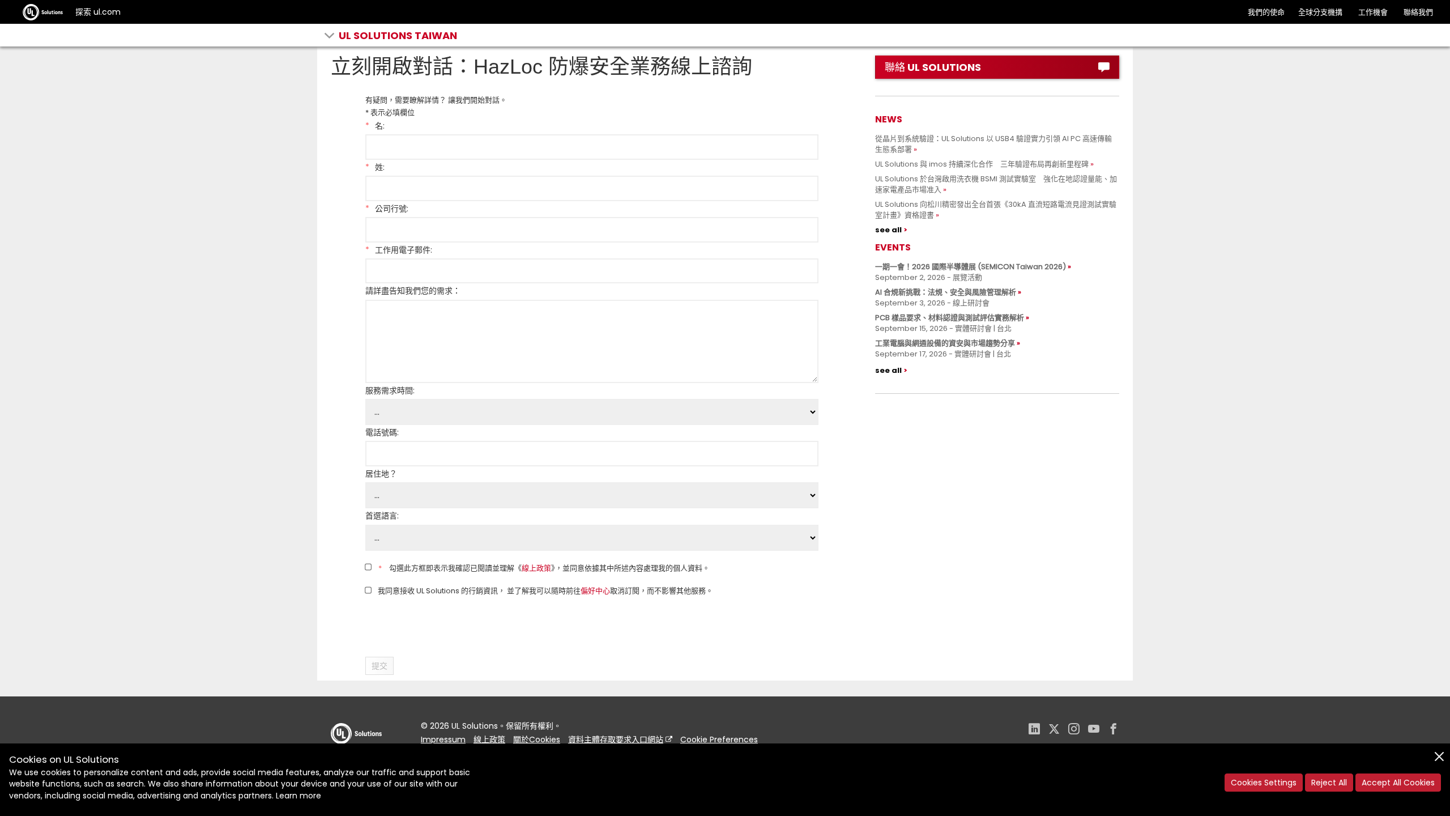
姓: (375, 167)
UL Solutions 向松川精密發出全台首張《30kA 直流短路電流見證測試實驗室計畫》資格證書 (995, 209)
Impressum (443, 739)
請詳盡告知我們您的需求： (412, 290)
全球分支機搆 (1320, 12)
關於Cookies (536, 739)
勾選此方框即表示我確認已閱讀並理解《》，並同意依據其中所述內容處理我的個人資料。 (544, 568)
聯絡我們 (1418, 12)
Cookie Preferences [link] (719, 739)
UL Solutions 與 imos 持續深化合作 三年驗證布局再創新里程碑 (982, 164)
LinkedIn (1034, 730)
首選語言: (382, 515)
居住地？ (381, 473)
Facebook (1113, 730)
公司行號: (386, 208)
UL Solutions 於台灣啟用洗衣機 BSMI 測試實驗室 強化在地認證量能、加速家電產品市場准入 (996, 184)
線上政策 (536, 568)
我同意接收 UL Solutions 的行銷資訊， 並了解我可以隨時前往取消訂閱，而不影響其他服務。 (544, 591)
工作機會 (1373, 12)
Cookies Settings (1264, 782)
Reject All (1329, 782)
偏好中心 (595, 591)
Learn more (298, 795)
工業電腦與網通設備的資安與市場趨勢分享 (945, 343)
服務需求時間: (390, 390)
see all (888, 229)
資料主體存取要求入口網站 (615, 739)
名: (375, 125)
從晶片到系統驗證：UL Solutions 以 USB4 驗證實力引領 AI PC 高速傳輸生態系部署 (993, 144)
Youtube (1093, 730)
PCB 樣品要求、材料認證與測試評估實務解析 (949, 317)
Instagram (1074, 730)
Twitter (1054, 730)
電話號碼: (382, 432)
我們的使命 (1266, 12)
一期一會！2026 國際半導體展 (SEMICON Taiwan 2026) (970, 266)
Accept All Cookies (1398, 782)
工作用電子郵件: (398, 250)
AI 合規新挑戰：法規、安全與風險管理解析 (945, 292)
